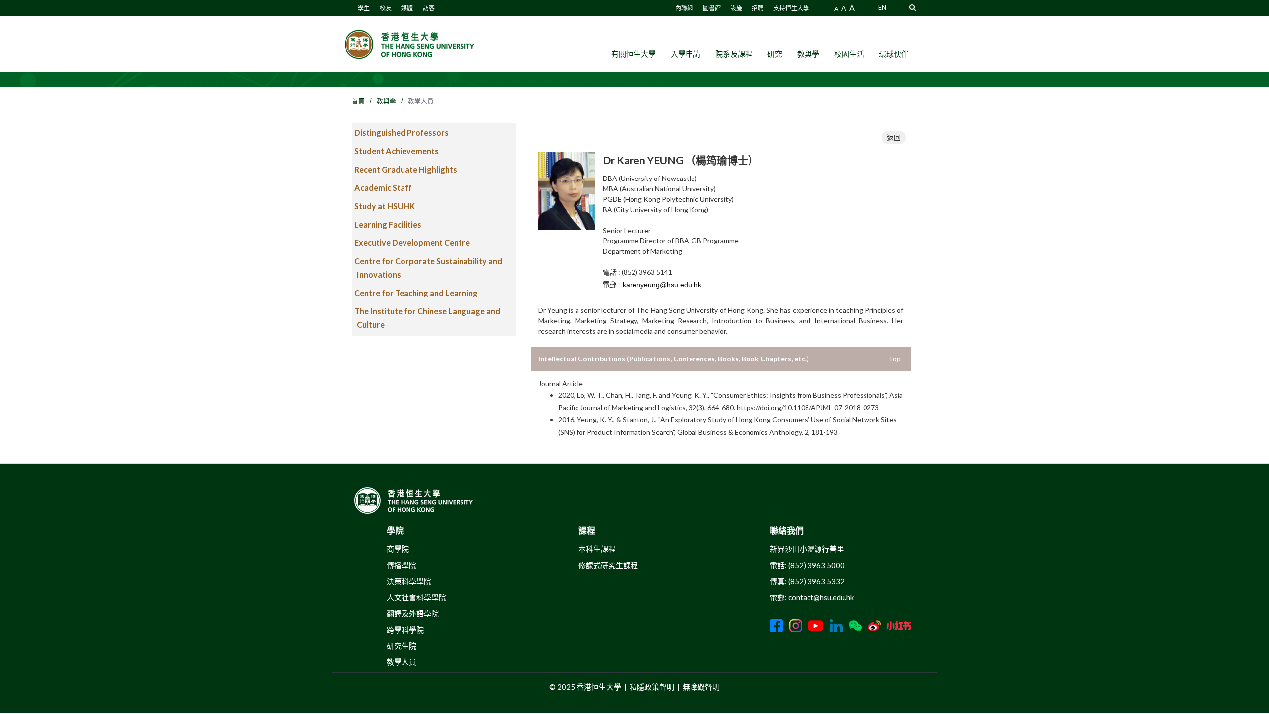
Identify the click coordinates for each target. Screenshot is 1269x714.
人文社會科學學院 (416, 597)
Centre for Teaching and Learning (416, 293)
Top (894, 359)
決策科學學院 (409, 581)
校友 (386, 8)
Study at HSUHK (384, 206)
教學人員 (401, 661)
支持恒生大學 (791, 8)
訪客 (429, 8)
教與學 (808, 53)
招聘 (758, 8)
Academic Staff (383, 187)
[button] (912, 7)
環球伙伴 (894, 53)
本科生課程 (597, 548)
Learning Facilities (387, 224)
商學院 (398, 548)
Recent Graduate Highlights (405, 169)
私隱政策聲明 (652, 686)
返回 (894, 137)
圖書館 (712, 8)
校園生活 (849, 53)
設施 (736, 8)
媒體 (407, 8)
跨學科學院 (405, 629)
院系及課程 (733, 53)
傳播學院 (401, 565)
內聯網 (684, 8)
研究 (774, 53)
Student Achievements (396, 151)
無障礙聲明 (701, 686)
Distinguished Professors (401, 132)
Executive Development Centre (412, 242)
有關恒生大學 (633, 53)
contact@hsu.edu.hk (821, 597)
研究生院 (401, 645)
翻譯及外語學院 (413, 613)
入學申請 (685, 53)
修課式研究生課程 (608, 565)
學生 (364, 8)
